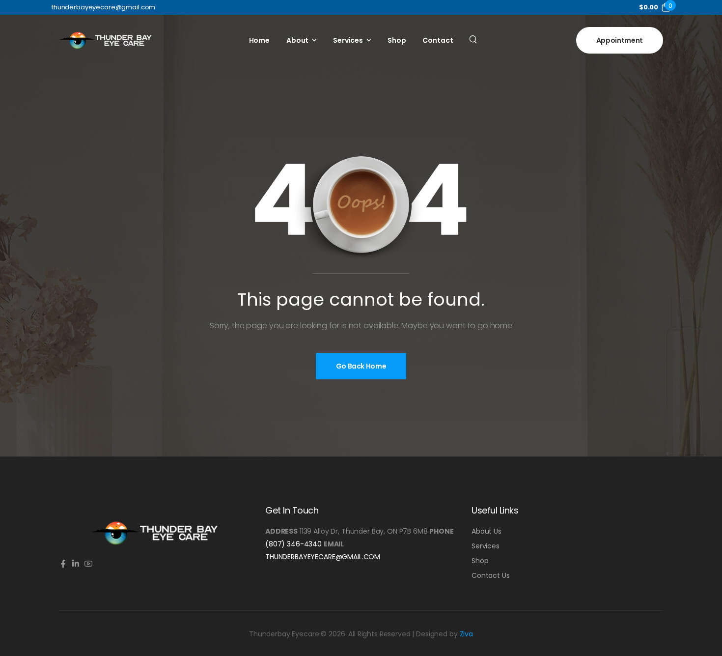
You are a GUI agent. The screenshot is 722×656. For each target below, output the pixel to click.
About (297, 40)
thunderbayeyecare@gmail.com (322, 557)
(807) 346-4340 (293, 544)
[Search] (474, 39)
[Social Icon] (63, 564)
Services (348, 40)
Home (259, 40)
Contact (437, 40)
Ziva (466, 634)
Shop (397, 40)
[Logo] (105, 40)
